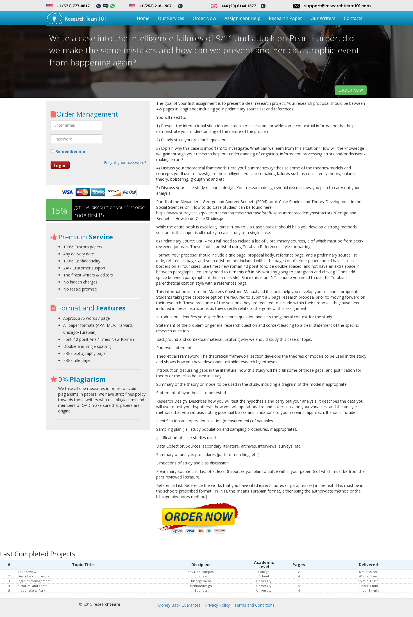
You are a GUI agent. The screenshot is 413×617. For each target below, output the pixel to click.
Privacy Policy (217, 605)
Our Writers (322, 18)
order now (351, 90)
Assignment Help (242, 18)
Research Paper (285, 18)
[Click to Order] (198, 518)
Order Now (204, 18)
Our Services (171, 18)
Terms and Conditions (254, 605)
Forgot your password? (125, 162)
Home (143, 18)
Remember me (69, 151)
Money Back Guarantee (179, 605)
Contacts (353, 18)
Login (59, 165)
